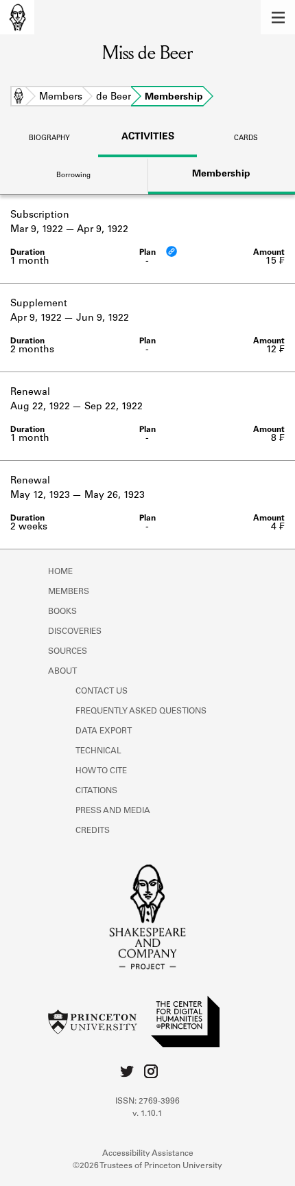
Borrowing (73, 175)
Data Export (103, 731)
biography (49, 138)
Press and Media (112, 811)
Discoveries (75, 632)
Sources (67, 652)
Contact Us (101, 691)
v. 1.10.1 (147, 1114)
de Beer (113, 97)
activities (147, 137)
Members (60, 97)
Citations (96, 791)
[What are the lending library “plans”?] (171, 251)
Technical (98, 751)
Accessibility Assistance (147, 1154)
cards (246, 138)
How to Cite (101, 771)
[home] (17, 17)
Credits (92, 831)
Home (18, 97)
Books (62, 612)
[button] (278, 17)
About (62, 672)
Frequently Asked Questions (140, 711)
